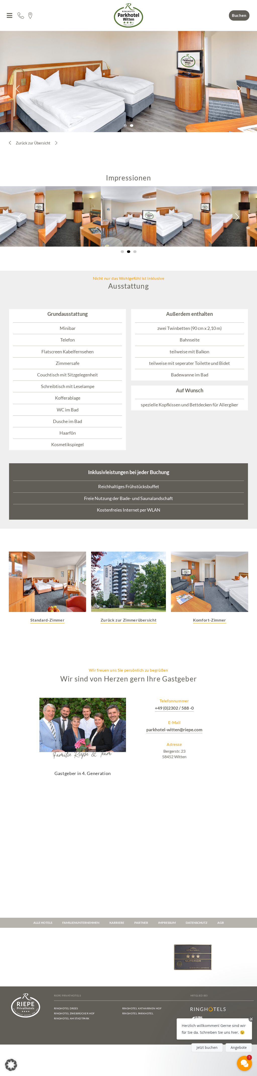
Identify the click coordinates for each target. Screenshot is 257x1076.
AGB (220, 923)
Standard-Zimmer (47, 620)
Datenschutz (196, 923)
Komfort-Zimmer (209, 620)
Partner (141, 923)
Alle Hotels (42, 923)
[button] (9, 15)
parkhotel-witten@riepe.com (174, 729)
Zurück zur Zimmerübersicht (129, 620)
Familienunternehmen (80, 923)
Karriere (116, 923)
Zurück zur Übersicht (33, 143)
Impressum (167, 923)
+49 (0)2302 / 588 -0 (174, 708)
